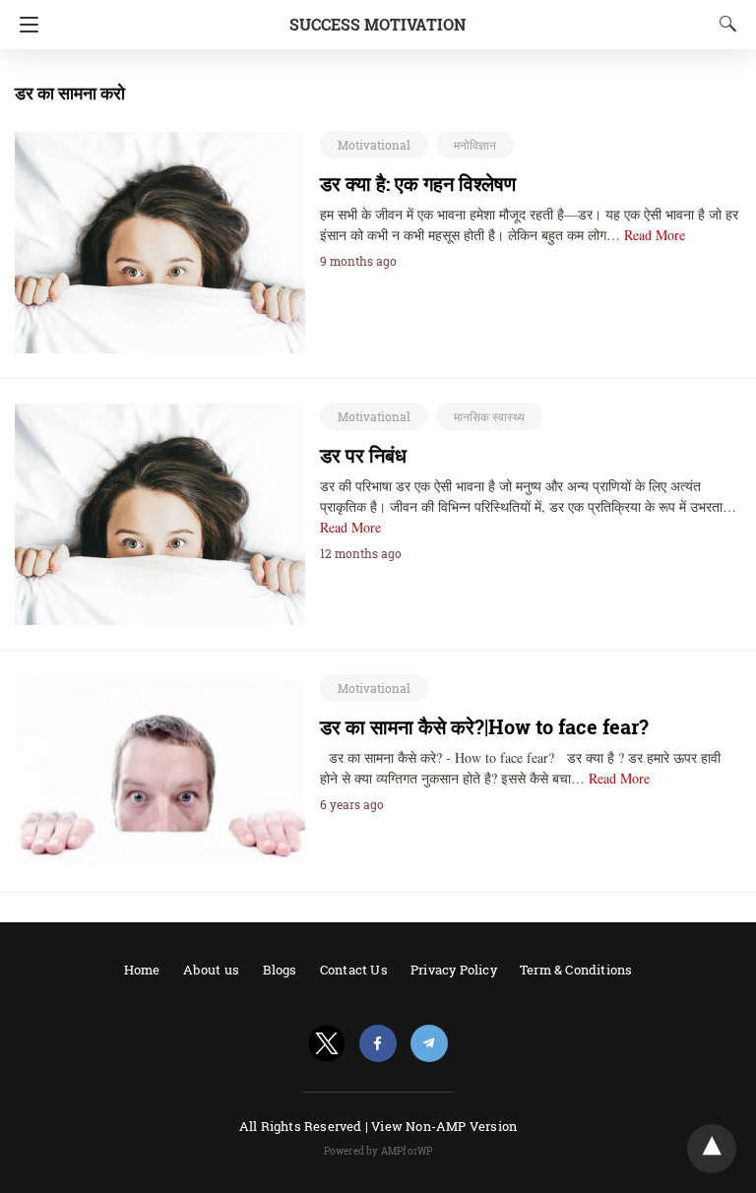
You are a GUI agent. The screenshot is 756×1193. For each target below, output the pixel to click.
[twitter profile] (327, 1043)
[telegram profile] (429, 1043)
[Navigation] (24, 24)
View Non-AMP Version (444, 1126)
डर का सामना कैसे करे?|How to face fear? (484, 726)
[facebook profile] (378, 1043)
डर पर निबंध (363, 455)
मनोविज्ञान (475, 145)
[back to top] (711, 1148)
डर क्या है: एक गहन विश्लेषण (418, 183)
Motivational (374, 145)
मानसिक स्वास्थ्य (489, 416)
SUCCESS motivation (377, 24)
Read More (654, 234)
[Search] (723, 23)
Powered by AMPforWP (378, 1151)
